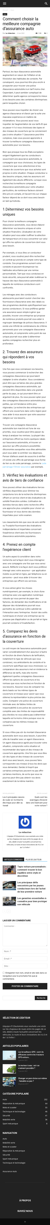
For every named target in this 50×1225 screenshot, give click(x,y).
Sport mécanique (10, 1159)
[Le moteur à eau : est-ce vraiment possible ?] (9, 1069)
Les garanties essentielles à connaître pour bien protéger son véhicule (32, 901)
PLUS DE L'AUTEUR (33, 860)
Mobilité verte (9, 1142)
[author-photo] (25, 828)
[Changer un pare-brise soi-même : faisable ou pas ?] (9, 1081)
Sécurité (6, 1154)
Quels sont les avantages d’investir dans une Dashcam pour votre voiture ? (36, 801)
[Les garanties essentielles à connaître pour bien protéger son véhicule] (9, 901)
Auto (12, 10)
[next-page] (8, 911)
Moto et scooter (10, 1146)
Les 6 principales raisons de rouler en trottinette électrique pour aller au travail (13, 801)
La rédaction (10, 33)
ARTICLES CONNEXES (13, 860)
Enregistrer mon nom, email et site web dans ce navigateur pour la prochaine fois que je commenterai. (25, 976)
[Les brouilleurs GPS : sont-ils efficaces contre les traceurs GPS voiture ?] (9, 1055)
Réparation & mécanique (14, 1150)
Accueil (5, 10)
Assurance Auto (10, 1171)
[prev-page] (4, 911)
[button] (4, 3)
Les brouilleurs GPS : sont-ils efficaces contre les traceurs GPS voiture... (31, 1054)
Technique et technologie (14, 1163)
